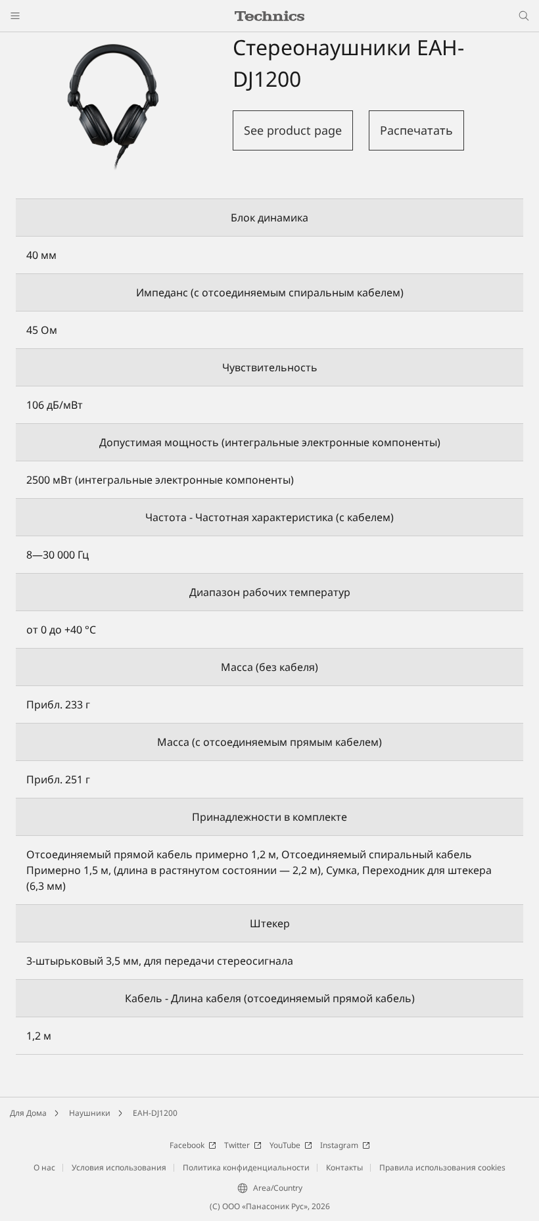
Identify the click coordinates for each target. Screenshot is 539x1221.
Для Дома (28, 1112)
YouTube (285, 1145)
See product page (293, 130)
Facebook (187, 1145)
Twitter (237, 1145)
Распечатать (416, 130)
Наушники (89, 1112)
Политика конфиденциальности (246, 1167)
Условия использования (119, 1167)
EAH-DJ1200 (155, 1112)
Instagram (339, 1145)
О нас (44, 1167)
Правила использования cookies (442, 1167)
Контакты (344, 1167)
